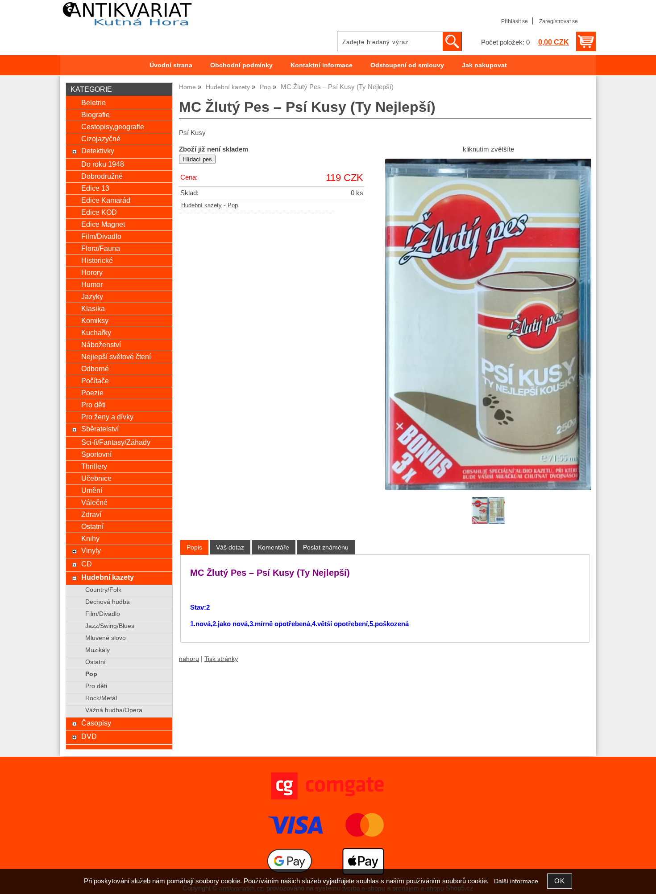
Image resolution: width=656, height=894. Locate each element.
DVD (89, 736)
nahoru (189, 659)
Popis (194, 547)
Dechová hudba (107, 602)
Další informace (516, 881)
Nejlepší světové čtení (116, 357)
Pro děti (93, 405)
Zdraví (91, 514)
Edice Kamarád (105, 200)
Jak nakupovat (484, 65)
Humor (92, 284)
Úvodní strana (170, 65)
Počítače (95, 381)
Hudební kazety (201, 205)
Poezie (92, 393)
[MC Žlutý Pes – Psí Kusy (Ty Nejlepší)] (488, 324)
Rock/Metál (101, 698)
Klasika (93, 308)
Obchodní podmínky (241, 65)
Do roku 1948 (102, 164)
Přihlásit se (514, 21)
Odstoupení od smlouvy (407, 65)
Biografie (95, 115)
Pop (233, 205)
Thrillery (94, 466)
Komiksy (94, 320)
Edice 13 (95, 188)
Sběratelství (100, 429)
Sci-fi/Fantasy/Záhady (115, 442)
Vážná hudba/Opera (113, 710)
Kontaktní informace (322, 65)
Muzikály (97, 650)
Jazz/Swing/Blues (109, 626)
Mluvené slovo (105, 638)
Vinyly (91, 550)
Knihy (90, 538)
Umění (91, 490)
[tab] (194, 547)
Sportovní (96, 454)
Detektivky (97, 151)
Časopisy (96, 723)
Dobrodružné (102, 176)
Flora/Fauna (100, 248)
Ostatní (92, 526)
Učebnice (96, 478)
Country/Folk (103, 589)
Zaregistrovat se (558, 21)
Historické (97, 260)
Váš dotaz (230, 547)
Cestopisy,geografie (112, 127)
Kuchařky (96, 332)
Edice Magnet (103, 224)
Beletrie (93, 102)
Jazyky (92, 296)
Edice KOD (99, 212)
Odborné (95, 369)
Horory (92, 272)
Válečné (94, 502)
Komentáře (273, 547)
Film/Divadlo (101, 236)
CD (86, 564)
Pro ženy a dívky (107, 417)
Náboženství (101, 344)
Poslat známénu (326, 547)
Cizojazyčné (100, 139)
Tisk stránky (221, 659)
